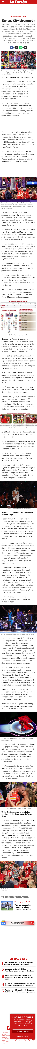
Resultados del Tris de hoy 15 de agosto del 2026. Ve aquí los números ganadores (20, 991)
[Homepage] (18, 2)
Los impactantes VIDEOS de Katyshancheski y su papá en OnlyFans (19, 970)
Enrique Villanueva (12, 77)
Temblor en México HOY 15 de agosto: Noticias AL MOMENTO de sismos (18, 964)
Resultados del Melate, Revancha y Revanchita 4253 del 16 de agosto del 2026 (19, 977)
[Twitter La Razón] (16, 47)
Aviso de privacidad (23, 1036)
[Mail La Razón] (25, 47)
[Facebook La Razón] (12, 47)
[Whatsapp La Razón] (21, 47)
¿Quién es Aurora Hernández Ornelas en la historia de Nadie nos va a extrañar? (20, 984)
